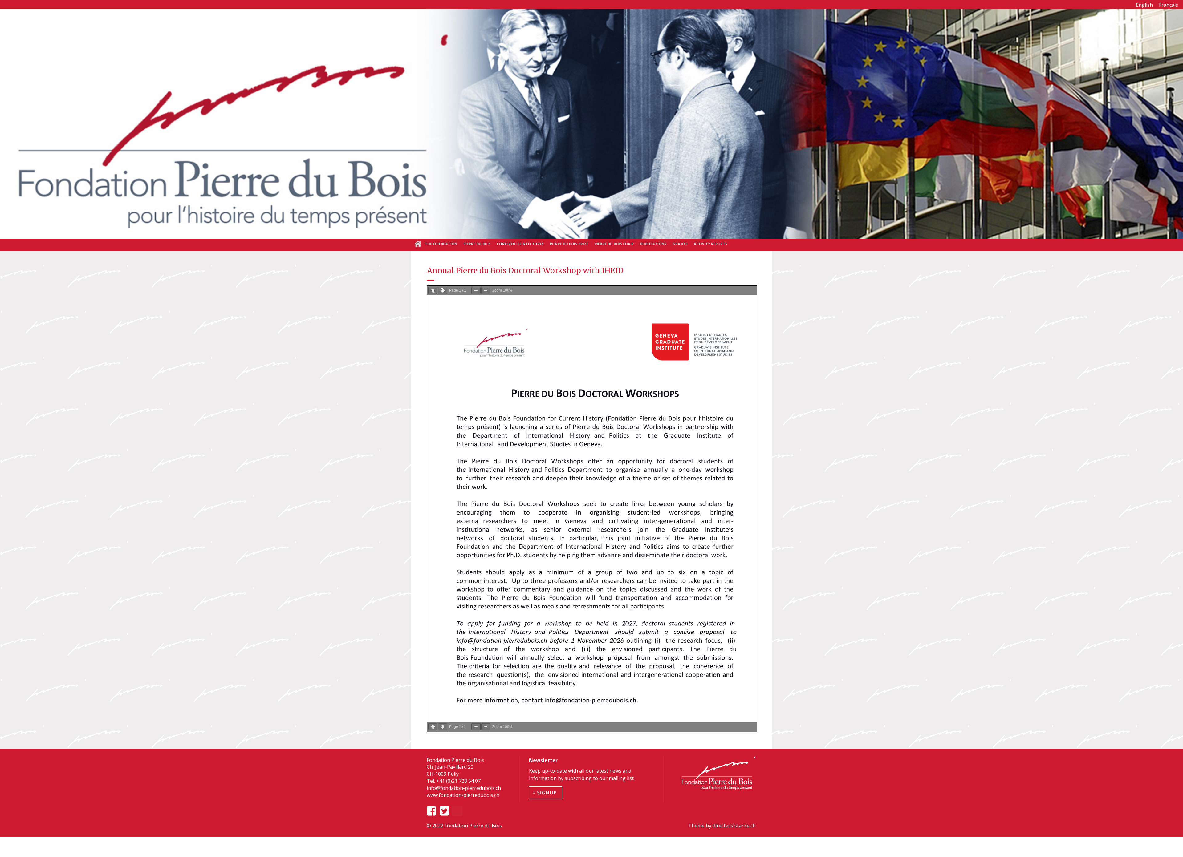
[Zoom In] (485, 290)
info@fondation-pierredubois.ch (464, 788)
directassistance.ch (733, 825)
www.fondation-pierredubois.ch (463, 795)
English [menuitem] (1144, 5)
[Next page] (442, 290)
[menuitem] (1144, 4)
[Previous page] (432, 290)
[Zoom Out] (476, 290)
